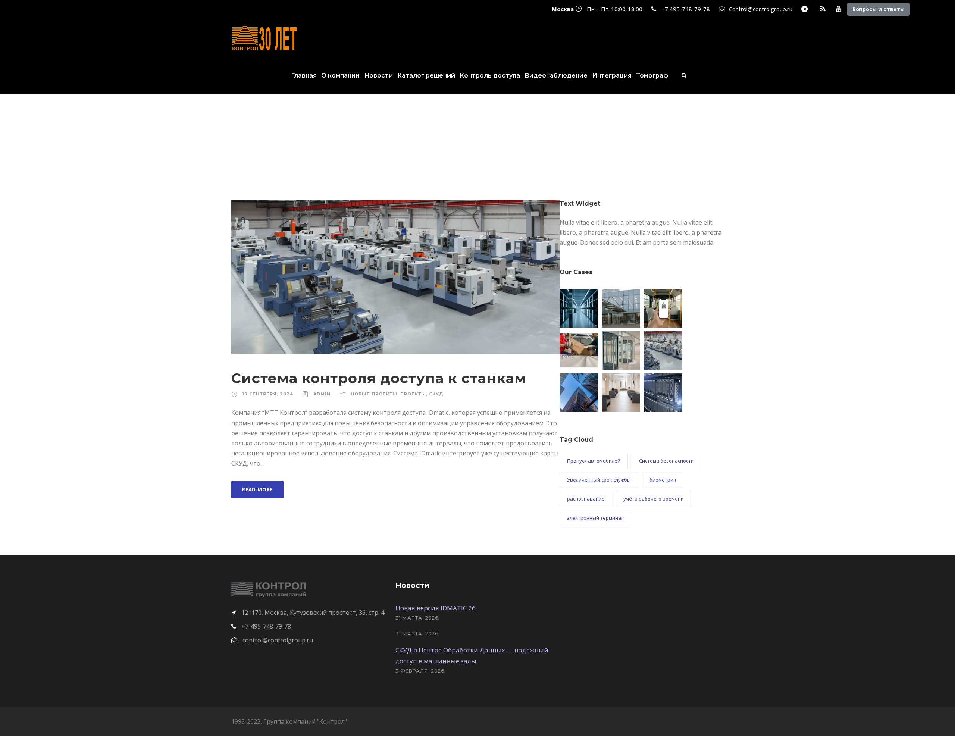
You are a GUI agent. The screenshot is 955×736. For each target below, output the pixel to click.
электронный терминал (595, 517)
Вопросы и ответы (878, 9)
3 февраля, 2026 (419, 671)
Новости (378, 75)
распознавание (586, 498)
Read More (257, 489)
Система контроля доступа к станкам (378, 378)
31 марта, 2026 (416, 618)
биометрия (662, 479)
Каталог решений (426, 75)
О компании (340, 75)
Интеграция (612, 75)
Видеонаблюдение (556, 75)
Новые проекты (374, 394)
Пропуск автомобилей (593, 460)
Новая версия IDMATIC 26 (435, 608)
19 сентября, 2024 (267, 394)
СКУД (436, 394)
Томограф (652, 75)
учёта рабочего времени (653, 498)
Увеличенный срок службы (599, 479)
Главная (304, 75)
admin (322, 394)
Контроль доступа (490, 75)
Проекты (413, 394)
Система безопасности (666, 460)
